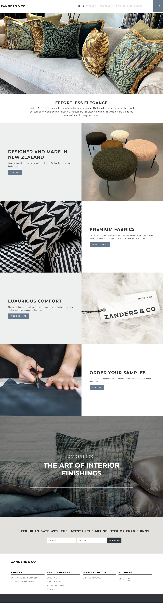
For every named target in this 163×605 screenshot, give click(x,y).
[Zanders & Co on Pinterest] (124, 579)
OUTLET (138, 6)
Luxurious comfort (35, 301)
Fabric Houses (54, 582)
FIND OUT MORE (18, 316)
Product (90, 6)
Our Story (52, 578)
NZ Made (51, 589)
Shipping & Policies (92, 578)
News (118, 6)
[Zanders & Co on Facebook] (120, 579)
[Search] (145, 6)
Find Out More (100, 244)
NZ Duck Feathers (55, 585)
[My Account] (150, 6)
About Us (105, 6)
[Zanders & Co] (13, 6)
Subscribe (114, 540)
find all (15, 172)
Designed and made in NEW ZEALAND (37, 154)
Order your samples (118, 372)
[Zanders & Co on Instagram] (129, 579)
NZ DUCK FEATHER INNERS (22, 582)
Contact (127, 6)
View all (96, 388)
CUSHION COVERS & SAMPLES (24, 578)
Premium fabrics (112, 229)
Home (80, 6)
